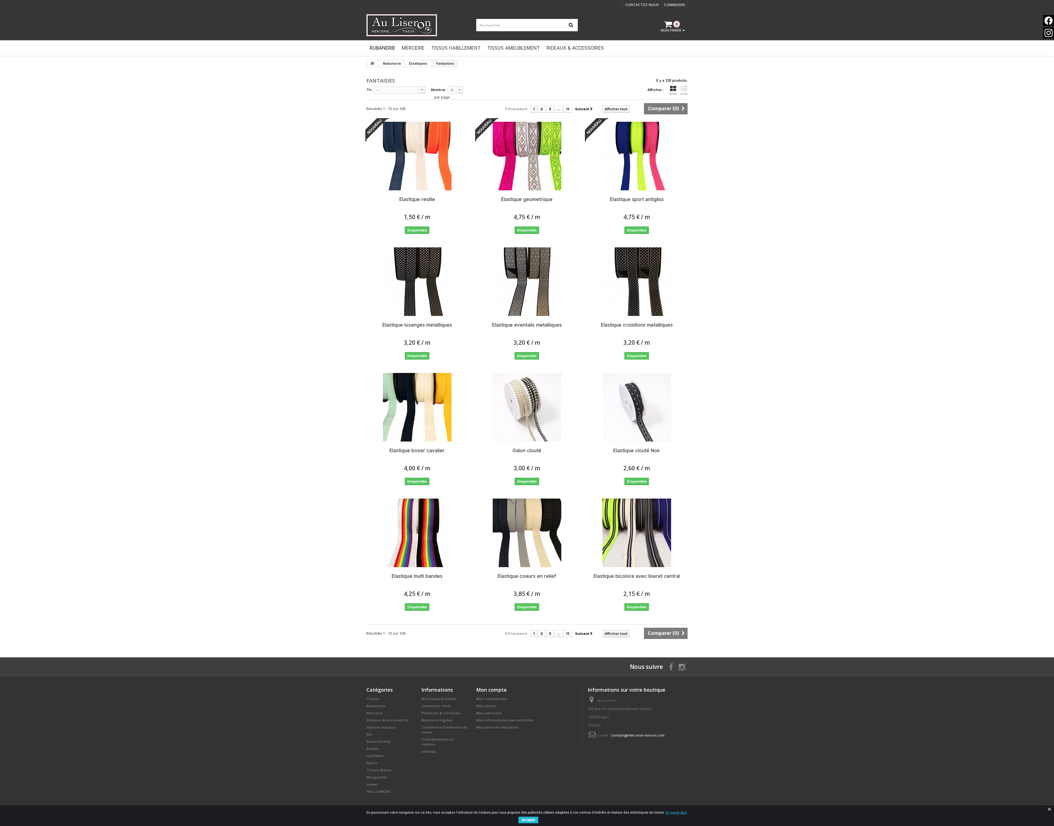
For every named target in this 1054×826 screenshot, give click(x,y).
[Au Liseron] (417, 25)
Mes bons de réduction (497, 727)
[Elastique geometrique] (527, 156)
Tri (369, 89)
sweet (371, 784)
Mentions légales (437, 720)
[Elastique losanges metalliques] (417, 281)
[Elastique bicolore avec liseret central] (636, 533)
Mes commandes (491, 699)
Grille (673, 94)
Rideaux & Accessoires (387, 720)
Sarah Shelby (378, 741)
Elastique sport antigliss (637, 199)
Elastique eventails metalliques (527, 325)
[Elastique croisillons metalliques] (636, 281)
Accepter (528, 820)
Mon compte (491, 689)
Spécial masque (381, 727)
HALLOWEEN (378, 791)
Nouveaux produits (438, 699)
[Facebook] (1048, 20)
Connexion (674, 4)
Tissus (372, 699)
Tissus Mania (378, 770)
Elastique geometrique (527, 199)
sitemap (428, 751)
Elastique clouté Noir (636, 450)
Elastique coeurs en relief (527, 576)
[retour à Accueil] (372, 63)
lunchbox (375, 756)
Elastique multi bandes (417, 576)
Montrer (438, 89)
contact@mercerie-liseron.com (638, 735)
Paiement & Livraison (440, 713)
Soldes (372, 748)
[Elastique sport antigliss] (636, 156)
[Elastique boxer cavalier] (417, 407)
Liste (684, 94)
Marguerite (376, 777)
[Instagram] (1048, 32)
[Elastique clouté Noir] (636, 407)
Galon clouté (526, 450)
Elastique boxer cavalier (417, 450)
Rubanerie (375, 706)
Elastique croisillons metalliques (637, 325)
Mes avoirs (486, 706)
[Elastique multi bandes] (417, 533)
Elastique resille (417, 199)
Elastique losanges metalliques (417, 325)
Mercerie (374, 713)
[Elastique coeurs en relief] (527, 533)
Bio (369, 734)
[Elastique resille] (417, 156)
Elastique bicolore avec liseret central (636, 576)
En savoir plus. (677, 812)
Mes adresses (489, 713)
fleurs (371, 763)
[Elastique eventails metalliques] (527, 281)
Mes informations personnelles (504, 720)
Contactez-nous (642, 4)
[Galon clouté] (527, 407)
